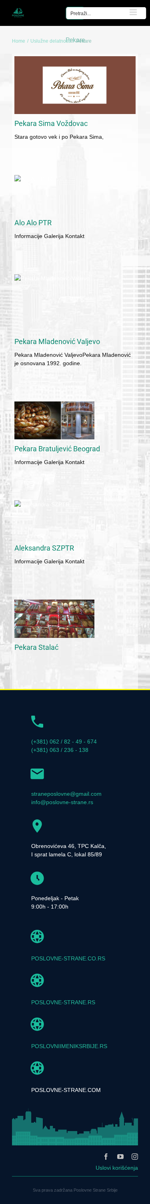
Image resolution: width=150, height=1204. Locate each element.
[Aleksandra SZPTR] (54, 519)
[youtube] (120, 1156)
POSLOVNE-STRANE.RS (63, 1002)
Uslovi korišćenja (117, 1168)
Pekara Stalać (36, 647)
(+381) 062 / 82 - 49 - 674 (64, 741)
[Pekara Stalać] (54, 619)
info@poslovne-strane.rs (62, 802)
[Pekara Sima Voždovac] (74, 85)
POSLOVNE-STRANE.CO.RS (68, 958)
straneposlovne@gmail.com (66, 794)
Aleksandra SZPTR (44, 548)
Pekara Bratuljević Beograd (57, 449)
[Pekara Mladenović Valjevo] (74, 303)
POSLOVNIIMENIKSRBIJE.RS (69, 1046)
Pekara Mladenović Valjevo (57, 341)
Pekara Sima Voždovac (51, 123)
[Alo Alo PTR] (54, 194)
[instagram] (135, 1156)
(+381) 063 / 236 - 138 (59, 750)
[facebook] (106, 1156)
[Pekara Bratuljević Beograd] (54, 420)
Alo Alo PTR (33, 222)
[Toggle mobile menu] (134, 12)
